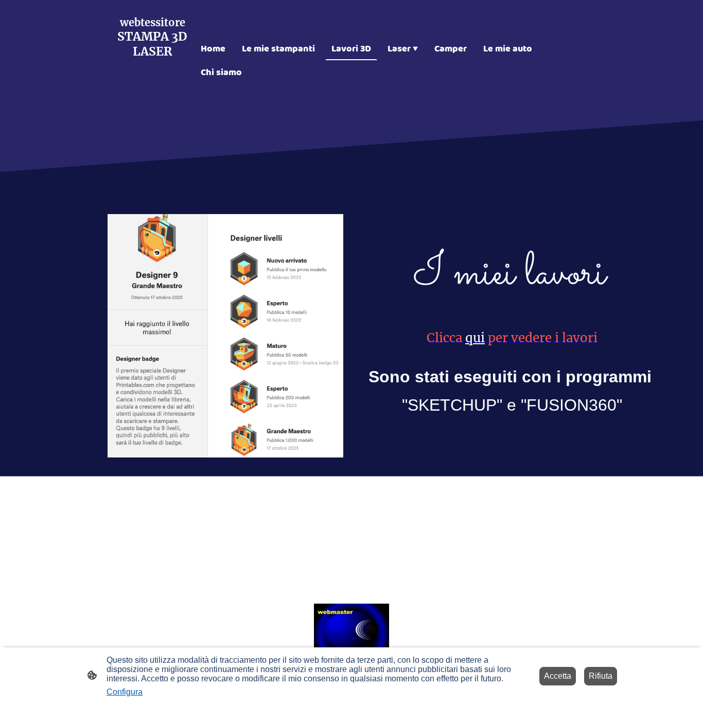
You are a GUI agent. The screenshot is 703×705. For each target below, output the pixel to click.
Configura (125, 692)
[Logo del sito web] (152, 112)
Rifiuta (600, 676)
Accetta (557, 676)
